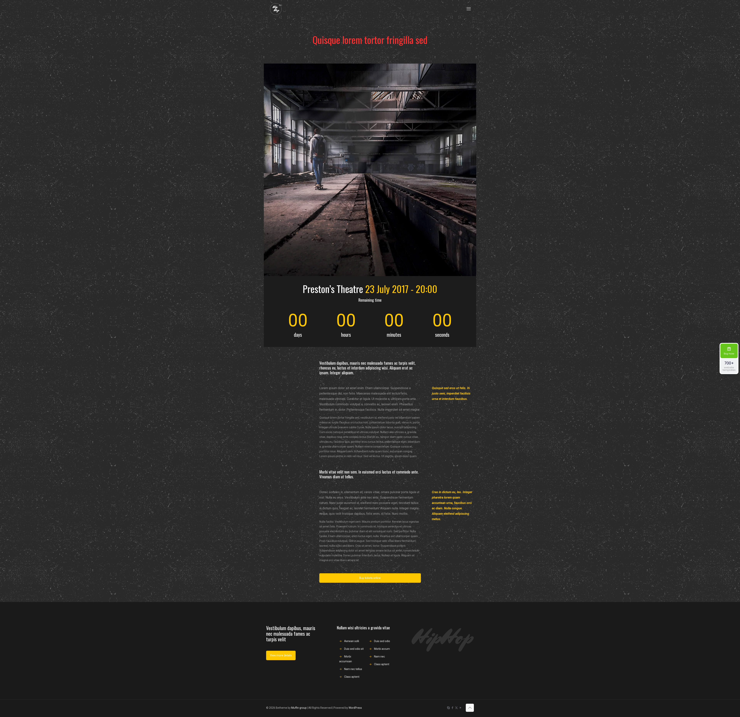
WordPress (355, 707)
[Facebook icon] (452, 707)
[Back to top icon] (470, 708)
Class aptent (351, 676)
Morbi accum (382, 648)
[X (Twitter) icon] (456, 707)
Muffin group (299, 707)
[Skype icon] (448, 707)
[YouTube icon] (460, 707)
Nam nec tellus (353, 669)
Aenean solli (351, 641)
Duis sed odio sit (354, 648)
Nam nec (379, 656)
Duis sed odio (382, 641)
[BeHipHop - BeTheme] (276, 9)
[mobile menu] (468, 9)
